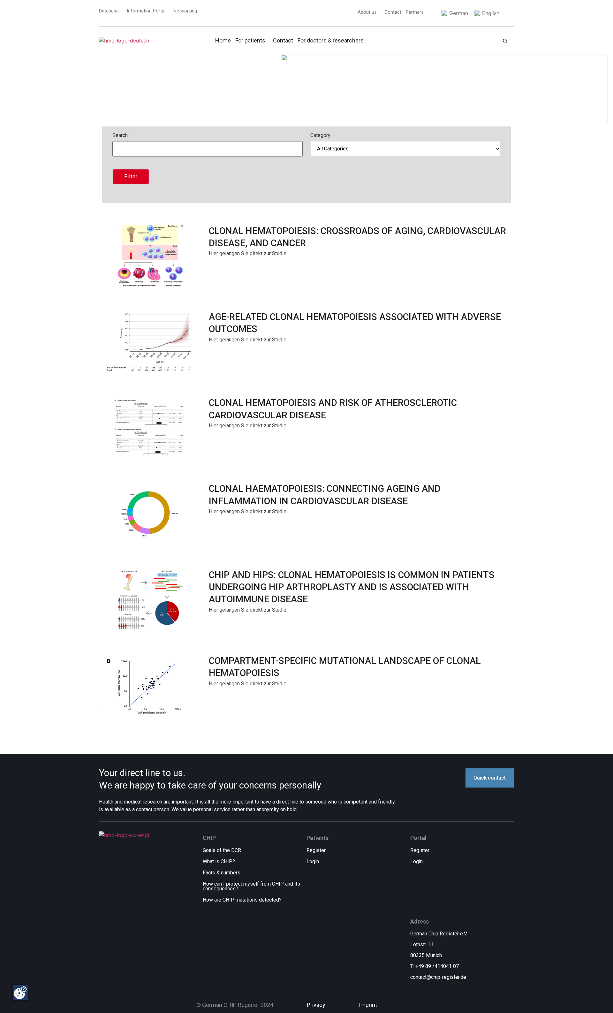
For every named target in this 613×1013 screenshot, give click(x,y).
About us (367, 12)
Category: (320, 135)
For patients (250, 40)
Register (316, 850)
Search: (120, 135)
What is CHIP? (219, 861)
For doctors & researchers (331, 40)
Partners (415, 12)
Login (312, 861)
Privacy (316, 1005)
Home (223, 40)
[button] (368, 12)
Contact (392, 12)
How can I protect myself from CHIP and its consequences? (251, 886)
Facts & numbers (221, 873)
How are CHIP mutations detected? (242, 900)
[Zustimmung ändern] (20, 992)
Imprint (368, 1005)
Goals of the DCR (222, 850)
